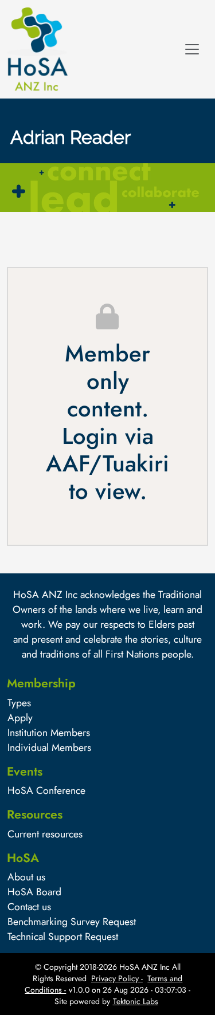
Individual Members (49, 747)
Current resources (45, 834)
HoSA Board (34, 891)
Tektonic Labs (135, 1001)
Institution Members (48, 732)
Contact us (29, 906)
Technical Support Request (62, 936)
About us (26, 877)
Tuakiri (136, 463)
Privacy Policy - (117, 978)
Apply (20, 717)
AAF (67, 463)
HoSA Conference (46, 790)
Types (19, 702)
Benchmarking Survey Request (71, 921)
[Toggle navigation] (192, 49)
